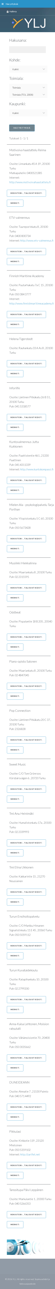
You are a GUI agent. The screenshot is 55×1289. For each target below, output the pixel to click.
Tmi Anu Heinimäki (23, 813)
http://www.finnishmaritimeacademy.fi (31, 303)
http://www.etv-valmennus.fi (36, 240)
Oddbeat (16, 612)
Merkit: (15, 203)
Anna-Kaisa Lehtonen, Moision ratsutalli (29, 1026)
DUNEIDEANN (21, 1082)
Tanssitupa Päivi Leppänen (27, 1190)
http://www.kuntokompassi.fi (36, 469)
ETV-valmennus (21, 217)
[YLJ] (27, 23)
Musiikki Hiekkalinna (24, 563)
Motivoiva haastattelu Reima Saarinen (27, 152)
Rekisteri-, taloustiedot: (26, 193)
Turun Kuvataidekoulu (25, 970)
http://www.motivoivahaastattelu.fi (30, 182)
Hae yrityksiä (12, 4)
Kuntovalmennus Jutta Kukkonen (24, 444)
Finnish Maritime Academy (28, 276)
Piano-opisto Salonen (24, 661)
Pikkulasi (16, 1131)
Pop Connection (21, 710)
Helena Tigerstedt (22, 339)
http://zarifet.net (30, 1154)
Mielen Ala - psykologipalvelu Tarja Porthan (31, 507)
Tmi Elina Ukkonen (22, 867)
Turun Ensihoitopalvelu (25, 916)
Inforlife (16, 388)
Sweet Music (19, 764)
